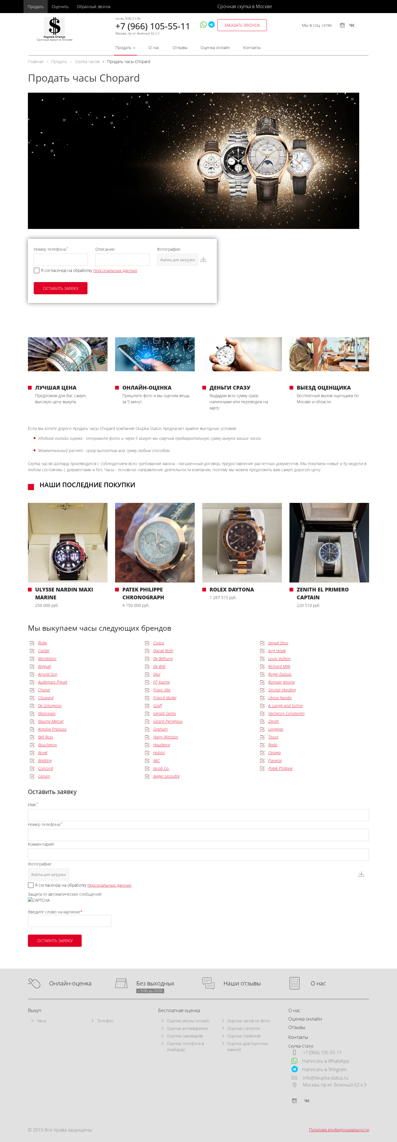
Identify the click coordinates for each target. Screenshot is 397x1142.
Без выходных (155, 983)
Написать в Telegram (324, 1069)
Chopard (45, 697)
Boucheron (47, 744)
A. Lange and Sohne (285, 705)
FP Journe (161, 682)
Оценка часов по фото (248, 1020)
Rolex (42, 643)
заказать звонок (242, 25)
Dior (156, 674)
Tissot (273, 737)
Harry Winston (165, 737)
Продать (36, 6)
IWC (156, 760)
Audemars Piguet (52, 682)
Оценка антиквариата (187, 1028)
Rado (273, 744)
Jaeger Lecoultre (166, 776)
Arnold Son (47, 674)
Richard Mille (279, 666)
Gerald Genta (164, 713)
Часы (41, 1020)
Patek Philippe (280, 768)
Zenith (273, 721)
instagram (342, 25)
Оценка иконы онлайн (188, 1020)
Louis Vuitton (279, 658)
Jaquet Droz (278, 643)
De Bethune (163, 658)
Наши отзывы (242, 983)
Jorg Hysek (277, 650)
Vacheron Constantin (286, 713)
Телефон (105, 1020)
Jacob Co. (161, 768)
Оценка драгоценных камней (247, 1046)
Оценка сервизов (243, 1036)
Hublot (159, 752)
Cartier (43, 650)
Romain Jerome (281, 682)
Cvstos (158, 643)
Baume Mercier (51, 721)
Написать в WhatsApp (325, 1061)
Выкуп (34, 1010)
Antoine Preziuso (52, 729)
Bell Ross (45, 737)
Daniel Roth (163, 650)
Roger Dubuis (280, 674)
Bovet (42, 752)
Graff (157, 705)
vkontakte (352, 25)
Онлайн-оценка (70, 983)
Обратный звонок (93, 6)
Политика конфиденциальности (339, 1129)
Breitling (45, 760)
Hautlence (161, 744)
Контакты (252, 47)
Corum (44, 776)
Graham (160, 729)
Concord (45, 768)
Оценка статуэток (243, 1028)
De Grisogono (50, 705)
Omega (274, 752)
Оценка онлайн (215, 47)
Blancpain (47, 713)
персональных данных (115, 270)
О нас (154, 47)
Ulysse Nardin (280, 697)
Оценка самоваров (185, 1036)
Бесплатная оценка (179, 1010)
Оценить (60, 6)
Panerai (275, 760)
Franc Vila (161, 690)
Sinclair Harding (282, 690)
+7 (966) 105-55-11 (152, 26)
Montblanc (47, 658)
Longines (275, 729)
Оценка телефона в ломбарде (185, 1046)
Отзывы (180, 47)
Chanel (44, 690)
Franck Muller (164, 697)
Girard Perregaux (168, 721)
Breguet (44, 666)
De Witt (159, 666)
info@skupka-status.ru (325, 1078)
